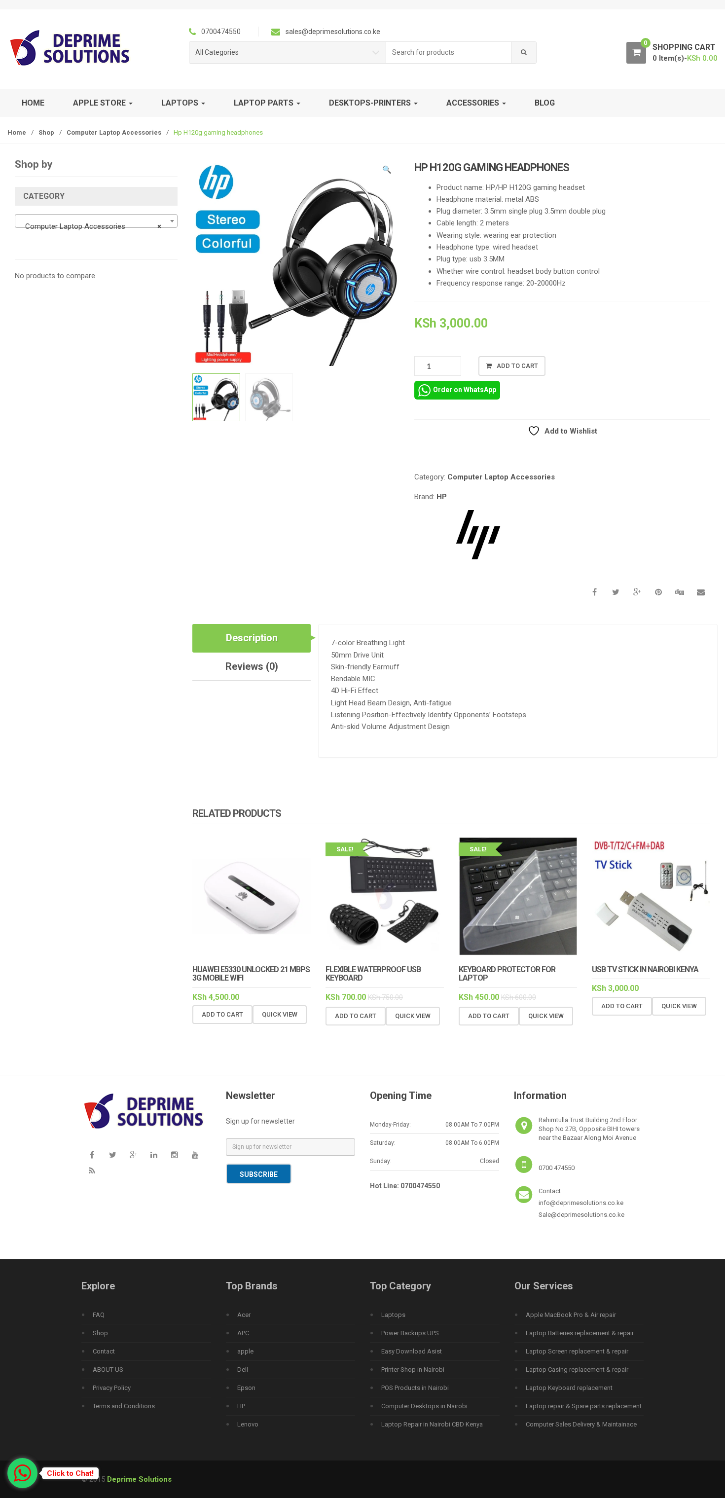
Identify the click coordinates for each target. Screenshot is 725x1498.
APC (243, 1333)
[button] (387, 171)
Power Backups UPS (410, 1333)
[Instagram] (174, 1155)
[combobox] (448, 52)
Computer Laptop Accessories (114, 132)
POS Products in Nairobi (415, 1387)
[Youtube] (195, 1155)
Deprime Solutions (139, 1479)
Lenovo (247, 1424)
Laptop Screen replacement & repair (577, 1351)
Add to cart (517, 365)
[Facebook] (92, 1155)
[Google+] (133, 1155)
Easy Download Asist (411, 1351)
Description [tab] (252, 638)
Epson (246, 1387)
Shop (46, 132)
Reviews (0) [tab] (251, 666)
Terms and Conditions (124, 1406)
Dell (242, 1369)
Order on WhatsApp (464, 390)
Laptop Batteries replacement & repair (580, 1333)
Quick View (279, 1014)
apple (245, 1351)
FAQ (99, 1314)
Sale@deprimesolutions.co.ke (581, 1214)
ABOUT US (108, 1369)
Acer (244, 1314)
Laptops (393, 1314)
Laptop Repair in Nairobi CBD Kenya (432, 1424)
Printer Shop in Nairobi (412, 1369)
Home (33, 103)
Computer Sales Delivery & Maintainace (581, 1424)
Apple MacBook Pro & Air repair (571, 1314)
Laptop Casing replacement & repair (577, 1369)
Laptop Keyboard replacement (569, 1387)
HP (441, 496)
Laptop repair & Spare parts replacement (584, 1406)
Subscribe (259, 1174)
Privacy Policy (112, 1387)
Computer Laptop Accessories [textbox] (93, 226)
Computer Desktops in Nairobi (424, 1406)
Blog (545, 103)
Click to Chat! (70, 1473)
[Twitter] (112, 1155)
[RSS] (92, 1170)
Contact (104, 1351)
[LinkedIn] (154, 1155)
